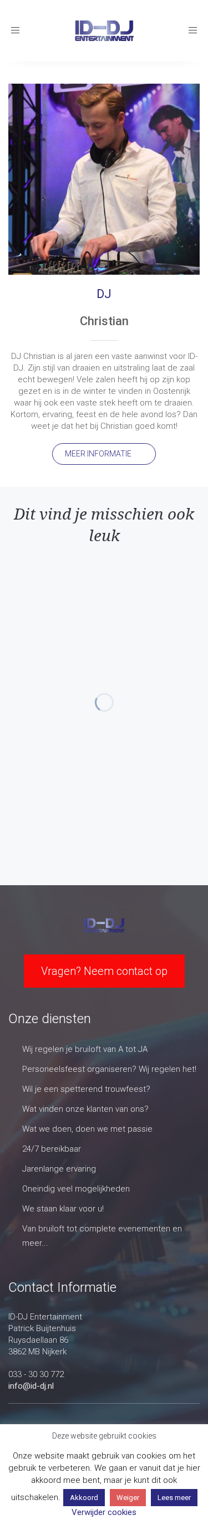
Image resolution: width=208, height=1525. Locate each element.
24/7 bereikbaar (51, 1149)
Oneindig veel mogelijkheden (76, 1189)
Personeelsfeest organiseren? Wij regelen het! (109, 1069)
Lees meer (174, 1497)
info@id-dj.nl (31, 1386)
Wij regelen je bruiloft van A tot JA (85, 1049)
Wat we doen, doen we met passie (87, 1129)
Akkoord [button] (84, 1497)
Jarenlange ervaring (59, 1169)
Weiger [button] (127, 1497)
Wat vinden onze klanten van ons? (85, 1109)
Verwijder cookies (104, 1512)
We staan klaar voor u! (63, 1209)
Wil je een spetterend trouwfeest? (86, 1089)
